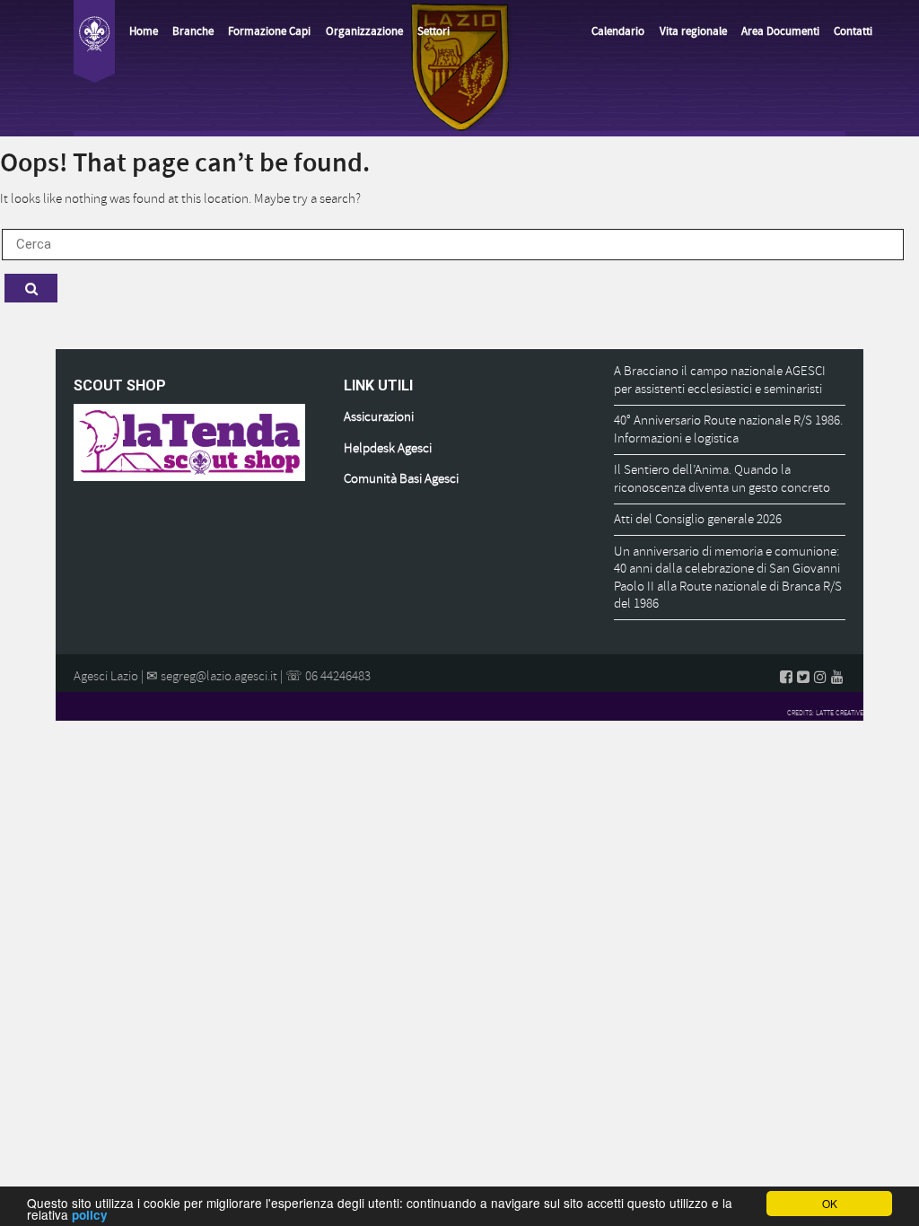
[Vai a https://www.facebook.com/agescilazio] (786, 677)
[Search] (30, 288)
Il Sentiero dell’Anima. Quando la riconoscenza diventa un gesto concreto (722, 478)
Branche (193, 31)
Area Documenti (780, 31)
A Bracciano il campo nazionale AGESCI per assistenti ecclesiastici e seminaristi (720, 380)
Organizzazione (364, 31)
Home (143, 31)
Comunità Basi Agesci (401, 478)
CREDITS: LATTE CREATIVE (825, 712)
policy (90, 1214)
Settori (433, 31)
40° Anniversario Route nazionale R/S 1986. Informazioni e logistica (728, 429)
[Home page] (94, 41)
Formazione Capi (269, 31)
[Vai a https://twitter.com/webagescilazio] (803, 677)
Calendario (617, 31)
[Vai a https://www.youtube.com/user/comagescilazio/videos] (837, 677)
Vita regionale (693, 31)
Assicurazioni (379, 416)
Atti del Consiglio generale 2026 (698, 519)
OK (829, 1203)
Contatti (853, 31)
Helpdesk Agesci (388, 448)
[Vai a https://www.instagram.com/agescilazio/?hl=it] (820, 677)
